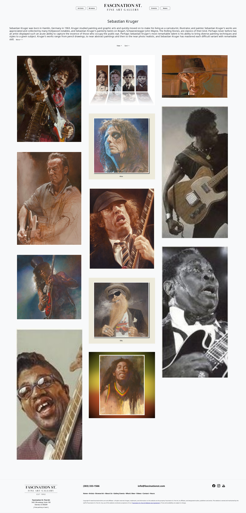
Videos (138, 493)
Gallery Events (119, 493)
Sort (126, 46)
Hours (152, 493)
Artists (91, 493)
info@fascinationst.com (151, 486)
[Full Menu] (123, 7)
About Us (108, 493)
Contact (146, 493)
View (119, 46)
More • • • (19, 40)
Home (85, 493)
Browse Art (99, 493)
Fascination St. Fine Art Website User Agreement (146, 503)
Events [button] (154, 8)
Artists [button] (81, 8)
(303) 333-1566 (91, 486)
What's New (130, 493)
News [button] (165, 8)
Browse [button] (92, 8)
